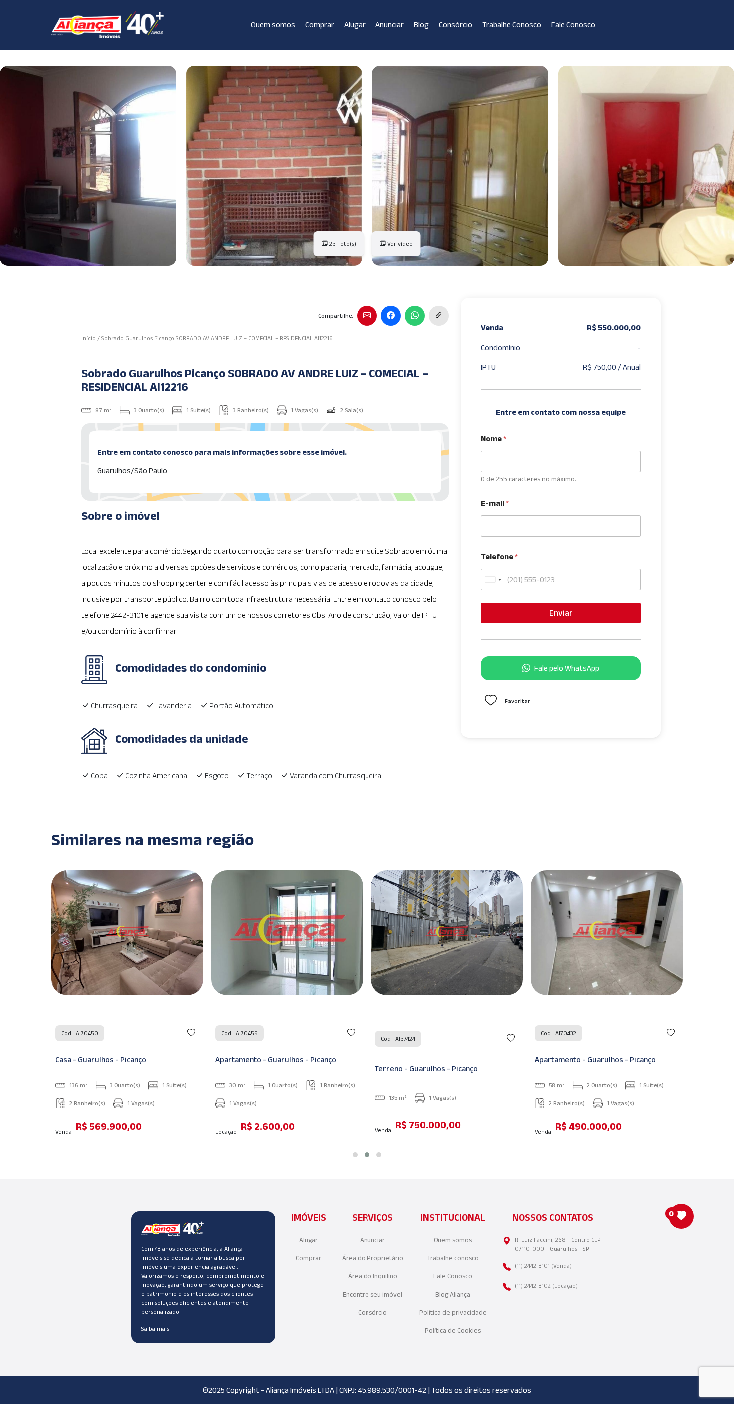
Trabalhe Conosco (511, 24)
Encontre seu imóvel (372, 1294)
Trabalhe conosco (453, 1258)
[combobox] (493, 579)
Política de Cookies (453, 1330)
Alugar (355, 24)
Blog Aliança (452, 1294)
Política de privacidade (453, 1312)
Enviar (561, 612)
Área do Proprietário (372, 1258)
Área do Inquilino (372, 1276)
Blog (421, 24)
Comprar (319, 24)
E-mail (495, 503)
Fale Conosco (573, 24)
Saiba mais (155, 1328)
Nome (493, 438)
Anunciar (389, 24)
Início (88, 338)
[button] (355, 1155)
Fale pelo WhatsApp (566, 668)
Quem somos (273, 24)
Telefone (499, 556)
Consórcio (455, 24)
